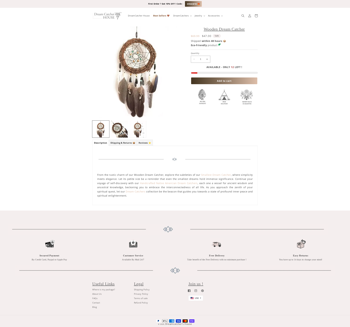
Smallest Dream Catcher (216, 174)
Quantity (195, 53)
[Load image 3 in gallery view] (137, 129)
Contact (96, 302)
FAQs (95, 298)
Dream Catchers (135, 191)
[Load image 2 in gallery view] (119, 129)
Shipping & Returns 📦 (122, 142)
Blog (94, 307)
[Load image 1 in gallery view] (100, 129)
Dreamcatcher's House (178, 323)
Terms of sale (141, 298)
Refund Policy (141, 302)
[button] (182, 16)
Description (100, 142)
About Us (97, 294)
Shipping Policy (142, 289)
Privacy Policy (141, 294)
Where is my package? (103, 289)
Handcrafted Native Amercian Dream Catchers (169, 183)
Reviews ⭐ (145, 142)
